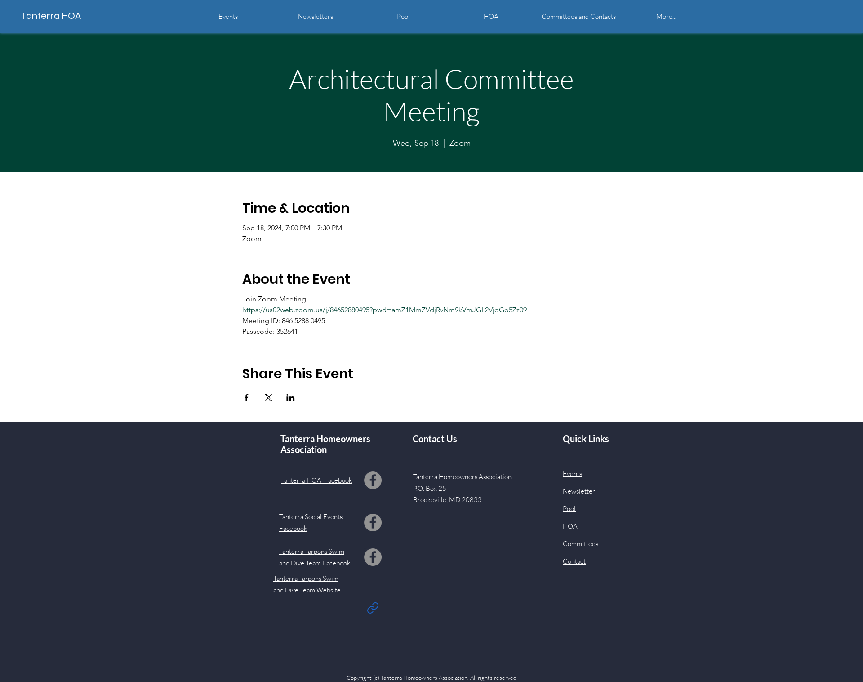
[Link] (373, 608)
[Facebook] (373, 480)
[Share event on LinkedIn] (290, 397)
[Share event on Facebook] (246, 397)
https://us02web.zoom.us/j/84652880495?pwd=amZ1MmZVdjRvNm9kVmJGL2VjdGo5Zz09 (384, 309)
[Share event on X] (268, 397)
